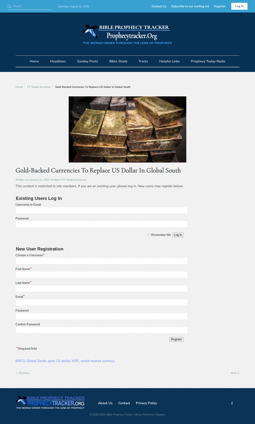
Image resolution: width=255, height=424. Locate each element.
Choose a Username (30, 255)
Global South (36, 361)
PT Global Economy (74, 180)
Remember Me (161, 234)
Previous (24, 373)
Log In (239, 6)
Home (34, 61)
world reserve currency (97, 361)
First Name (23, 269)
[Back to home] (127, 34)
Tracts (143, 61)
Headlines (58, 61)
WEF (75, 361)
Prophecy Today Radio (208, 61)
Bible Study (118, 61)
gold (51, 361)
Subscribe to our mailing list (190, 6)
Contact (124, 403)
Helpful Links (169, 61)
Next (233, 373)
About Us (105, 403)
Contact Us (159, 6)
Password (22, 218)
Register (220, 6)
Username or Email (28, 204)
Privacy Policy (146, 403)
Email (20, 296)
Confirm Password (27, 324)
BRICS (20, 361)
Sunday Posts (87, 61)
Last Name (23, 282)
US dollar (63, 361)
